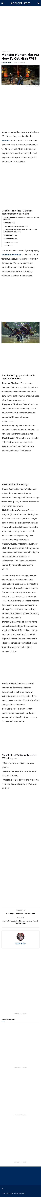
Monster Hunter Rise (11, 254)
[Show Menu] (2, 3)
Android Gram (20, 3)
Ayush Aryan (7, 62)
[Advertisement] (20, 109)
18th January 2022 (19, 62)
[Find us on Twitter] (2, 1189)
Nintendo (5, 140)
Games (8, 51)
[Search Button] (39, 3)
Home (3, 51)
